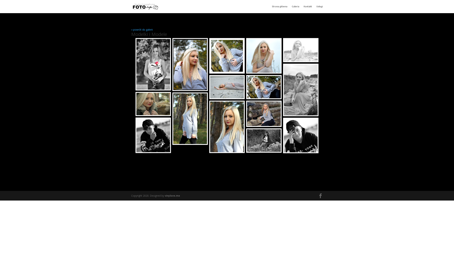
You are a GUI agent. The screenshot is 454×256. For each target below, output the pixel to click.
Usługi (319, 6)
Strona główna (279, 6)
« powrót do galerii (142, 29)
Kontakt (308, 6)
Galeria (295, 6)
